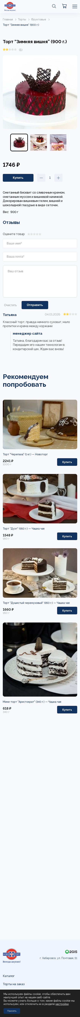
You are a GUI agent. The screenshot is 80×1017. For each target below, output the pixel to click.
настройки (62, 1004)
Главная (8, 19)
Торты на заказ (14, 984)
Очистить (10, 305)
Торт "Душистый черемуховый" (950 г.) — (30, 602)
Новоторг (41, 454)
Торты (22, 19)
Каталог (9, 976)
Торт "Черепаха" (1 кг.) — (19, 454)
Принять (11, 1011)
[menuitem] (19, 142)
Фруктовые (38, 19)
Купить (67, 462)
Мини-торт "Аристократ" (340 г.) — (25, 701)
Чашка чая (38, 528)
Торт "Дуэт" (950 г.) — (17, 528)
